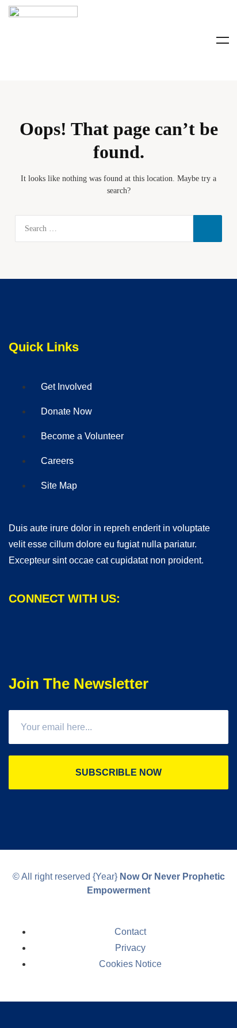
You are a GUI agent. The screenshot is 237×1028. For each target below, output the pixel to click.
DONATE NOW (118, 1015)
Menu (222, 40)
